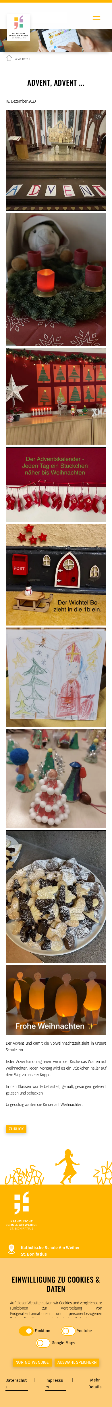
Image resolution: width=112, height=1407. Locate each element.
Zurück (16, 1129)
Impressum (54, 1384)
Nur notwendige (32, 1362)
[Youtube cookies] (68, 1331)
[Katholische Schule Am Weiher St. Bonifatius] (56, 1211)
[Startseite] (9, 59)
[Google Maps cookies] (43, 1343)
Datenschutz (16, 1384)
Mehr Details (95, 1384)
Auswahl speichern (77, 1362)
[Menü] (96, 17)
